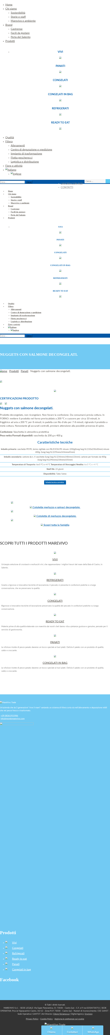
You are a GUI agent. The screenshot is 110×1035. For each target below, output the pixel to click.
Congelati (17, 948)
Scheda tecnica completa (54, 482)
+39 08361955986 (9, 716)
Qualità (9, 137)
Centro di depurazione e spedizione (31, 149)
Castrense (17, 29)
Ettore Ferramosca (61, 1014)
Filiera (9, 141)
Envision (88, 1014)
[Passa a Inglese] (16, 174)
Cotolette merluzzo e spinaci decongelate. (56, 507)
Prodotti (10, 41)
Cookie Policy (46, 1019)
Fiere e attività (13, 165)
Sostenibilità (18, 12)
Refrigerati (18, 953)
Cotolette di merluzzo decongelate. (56, 516)
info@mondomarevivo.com (13, 719)
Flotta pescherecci (21, 157)
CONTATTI (67, 187)
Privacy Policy (32, 1019)
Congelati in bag (21, 969)
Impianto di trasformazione (26, 153)
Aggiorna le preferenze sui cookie (69, 1019)
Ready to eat (19, 958)
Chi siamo (11, 8)
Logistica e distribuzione (25, 161)
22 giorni (55, 469)
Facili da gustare (20, 33)
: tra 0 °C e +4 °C (55, 465)
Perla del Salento (20, 37)
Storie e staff (18, 17)
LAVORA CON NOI (71, 183)
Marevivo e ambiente (23, 21)
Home (8, 4)
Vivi (14, 942)
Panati (24, 371)
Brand (8, 25)
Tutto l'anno (55, 474)
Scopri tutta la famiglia (56, 525)
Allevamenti (18, 145)
